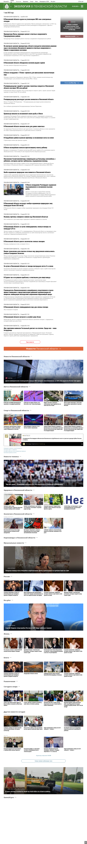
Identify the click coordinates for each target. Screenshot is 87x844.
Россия (7, 577)
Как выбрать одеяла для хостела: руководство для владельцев (15, 451)
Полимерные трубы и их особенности (10, 449)
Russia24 (6, 1)
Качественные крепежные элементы (10, 452)
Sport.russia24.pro (8, 413)
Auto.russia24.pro (8, 389)
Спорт (31, 1)
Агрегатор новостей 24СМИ (43, 755)
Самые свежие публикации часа (43, 761)
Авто (36, 1)
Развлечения (9, 681)
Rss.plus (53, 1)
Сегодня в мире (10, 687)
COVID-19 (12, 1)
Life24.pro (6, 636)
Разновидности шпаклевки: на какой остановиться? (13, 448)
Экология (18, 1)
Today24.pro (6, 689)
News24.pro (6, 660)
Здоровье (25, 1)
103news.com (7, 714)
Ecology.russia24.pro (8, 516)
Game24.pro (9, 797)
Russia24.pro (7, 579)
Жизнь (7, 634)
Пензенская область (11, 17)
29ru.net (6, 735)
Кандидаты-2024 (44, 1)
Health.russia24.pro (8, 493)
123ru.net (80, 1)
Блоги (6, 658)
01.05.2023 (75, 6)
